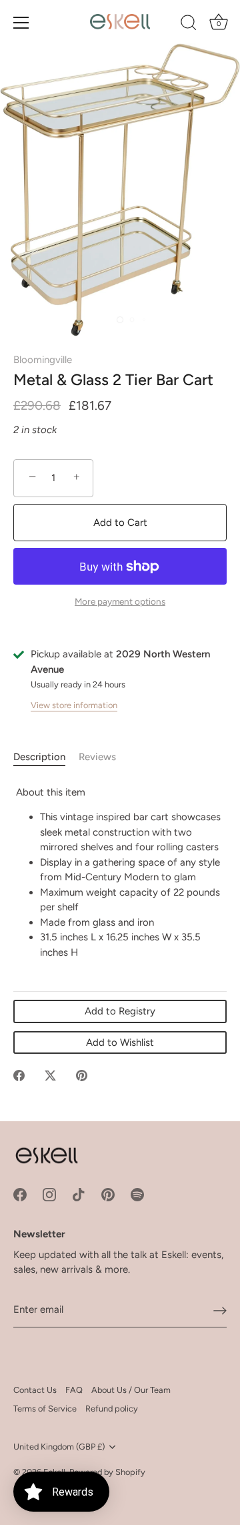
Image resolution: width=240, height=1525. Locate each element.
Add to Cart (120, 523)
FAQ (74, 1390)
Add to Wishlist (120, 1042)
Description (39, 757)
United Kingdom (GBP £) (59, 1447)
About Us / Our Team (131, 1390)
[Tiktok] (78, 1194)
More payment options (120, 601)
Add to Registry (120, 1011)
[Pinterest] (108, 1194)
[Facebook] (20, 1194)
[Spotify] (137, 1194)
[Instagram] (49, 1194)
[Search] (188, 24)
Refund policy (111, 1409)
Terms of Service (45, 1409)
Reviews (97, 757)
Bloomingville (42, 360)
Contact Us (35, 1390)
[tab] (46, 757)
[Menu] (21, 22)
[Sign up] (220, 1310)
